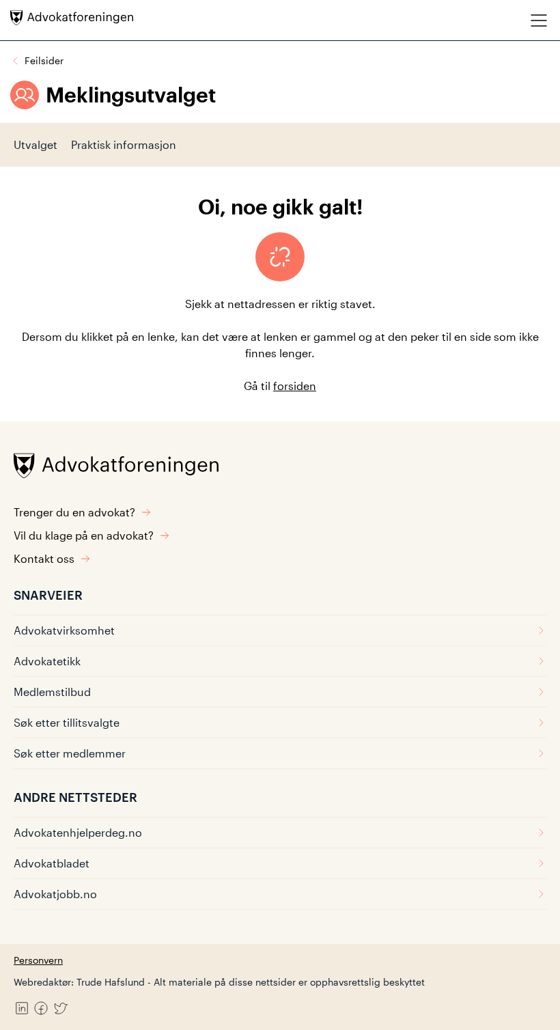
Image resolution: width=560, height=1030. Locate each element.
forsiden (294, 385)
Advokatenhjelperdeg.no (78, 832)
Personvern (38, 960)
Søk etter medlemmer (70, 753)
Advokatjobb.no (55, 893)
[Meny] (538, 20)
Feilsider (44, 60)
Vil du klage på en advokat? (84, 535)
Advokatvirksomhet (64, 630)
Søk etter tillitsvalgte (67, 722)
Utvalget (35, 144)
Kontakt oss (44, 558)
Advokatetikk (47, 660)
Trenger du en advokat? (74, 511)
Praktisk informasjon (123, 144)
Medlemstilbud (52, 691)
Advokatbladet (51, 863)
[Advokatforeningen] (72, 18)
